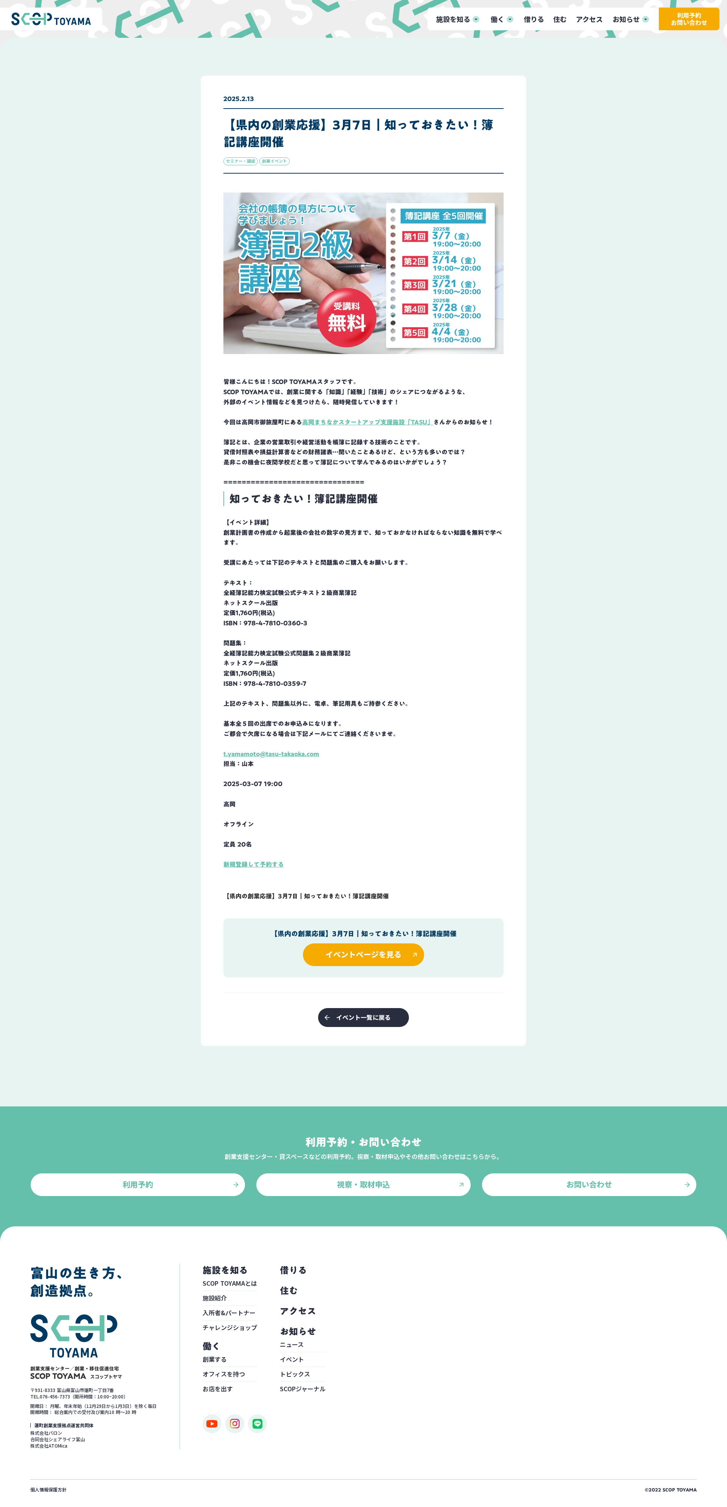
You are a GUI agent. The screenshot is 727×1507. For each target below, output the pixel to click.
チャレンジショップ (230, 1327)
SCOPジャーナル (303, 1389)
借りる (534, 19)
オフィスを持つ (224, 1374)
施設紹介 (215, 1298)
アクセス (589, 19)
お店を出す (218, 1389)
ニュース (292, 1345)
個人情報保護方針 (48, 1489)
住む (560, 19)
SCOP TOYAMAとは (230, 1284)
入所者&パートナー (229, 1313)
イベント (292, 1360)
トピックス (295, 1374)
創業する (215, 1360)
